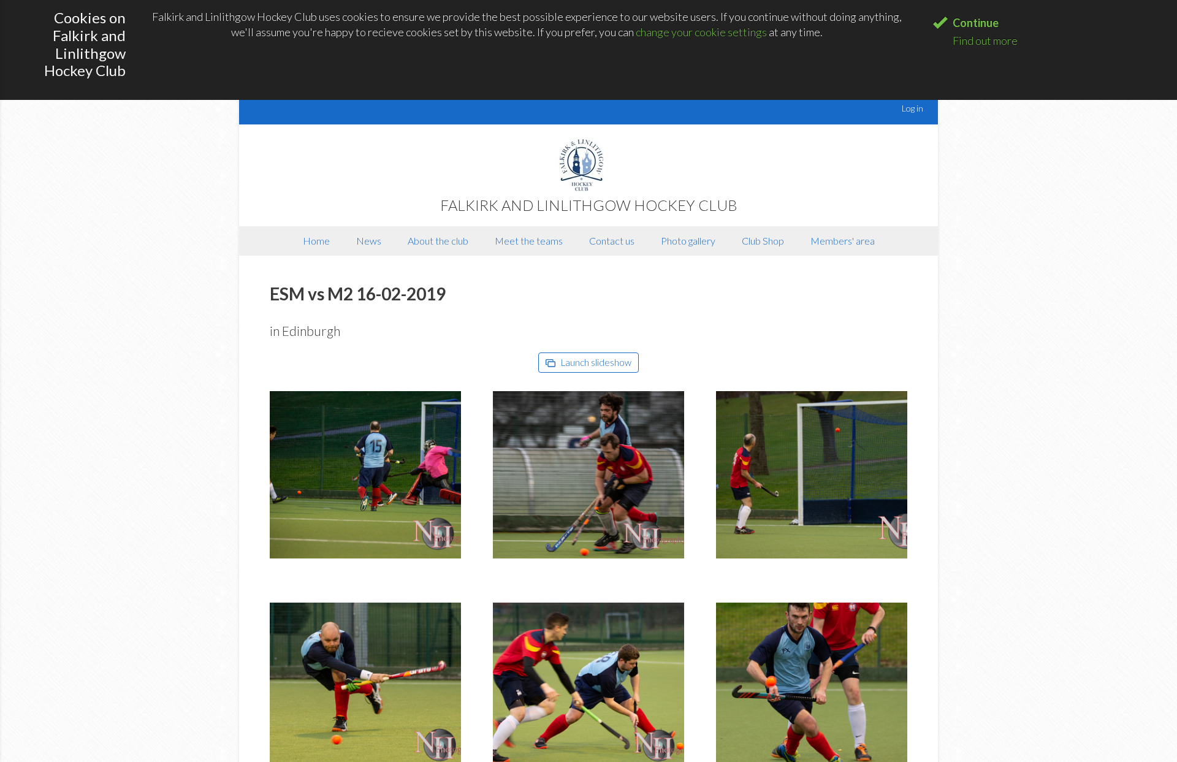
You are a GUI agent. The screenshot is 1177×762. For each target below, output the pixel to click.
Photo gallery (688, 240)
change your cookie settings (701, 32)
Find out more (985, 40)
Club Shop (763, 240)
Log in (912, 108)
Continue (976, 22)
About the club (438, 240)
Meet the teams (529, 240)
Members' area (842, 240)
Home (316, 240)
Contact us (611, 240)
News (368, 240)
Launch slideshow (595, 362)
